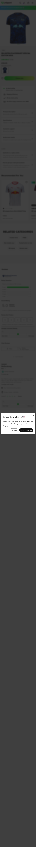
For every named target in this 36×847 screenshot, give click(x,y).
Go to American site (26, 430)
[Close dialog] (33, 415)
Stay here (14, 430)
